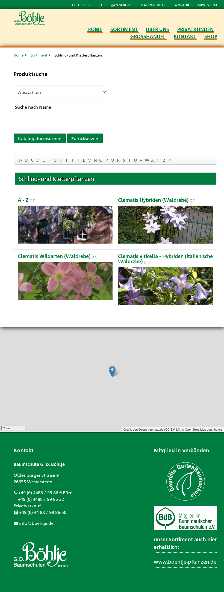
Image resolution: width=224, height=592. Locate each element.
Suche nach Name (33, 107)
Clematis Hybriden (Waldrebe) (153, 200)
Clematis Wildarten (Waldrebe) (54, 256)
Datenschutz (154, 5)
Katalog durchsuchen (39, 138)
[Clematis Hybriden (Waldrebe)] (165, 225)
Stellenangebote (116, 5)
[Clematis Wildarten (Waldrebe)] (65, 281)
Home (18, 55)
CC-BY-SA (172, 429)
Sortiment (39, 55)
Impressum (207, 5)
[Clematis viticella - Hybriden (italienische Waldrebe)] (165, 287)
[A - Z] (65, 225)
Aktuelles (80, 5)
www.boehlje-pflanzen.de (185, 561)
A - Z (23, 200)
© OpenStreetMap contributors (202, 429)
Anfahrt (183, 5)
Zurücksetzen (84, 138)
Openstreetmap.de (150, 429)
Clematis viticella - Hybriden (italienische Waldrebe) (165, 258)
